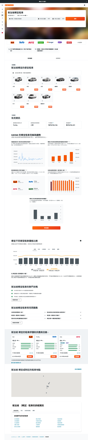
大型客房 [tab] (44, 249)
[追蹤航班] (2, 25)
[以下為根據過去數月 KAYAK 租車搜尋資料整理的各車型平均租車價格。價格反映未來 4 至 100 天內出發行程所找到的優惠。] (80, 241)
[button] (86, 1)
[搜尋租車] (2, 15)
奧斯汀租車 (16, 424)
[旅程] (2, 28)
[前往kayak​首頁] (9, 5)
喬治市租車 (38, 419)
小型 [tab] (35, 249)
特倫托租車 (59, 422)
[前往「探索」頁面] (2, 22)
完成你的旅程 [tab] (27, 410)
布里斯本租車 (39, 421)
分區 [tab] (21, 410)
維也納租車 (38, 422)
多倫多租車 (59, 419)
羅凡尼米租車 (17, 426)
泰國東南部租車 (35, 436)
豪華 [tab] (58, 249)
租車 (19, 436)
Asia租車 (23, 436)
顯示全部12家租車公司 (16, 362)
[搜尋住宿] (2, 12)
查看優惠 (22, 89)
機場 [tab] (34, 410)
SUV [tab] (49, 249)
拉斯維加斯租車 (60, 424)
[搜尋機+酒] (2, 18)
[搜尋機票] (2, 9)
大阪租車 (38, 424)
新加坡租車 (28, 436)
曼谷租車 (59, 426)
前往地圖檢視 (78, 369)
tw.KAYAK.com (14, 436)
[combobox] (11, 15)
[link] (46, 228)
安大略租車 (16, 419)
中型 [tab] (39, 249)
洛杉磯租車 (16, 421)
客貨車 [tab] (53, 249)
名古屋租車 (16, 422)
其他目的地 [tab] (16, 410)
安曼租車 (59, 421)
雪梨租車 (38, 426)
